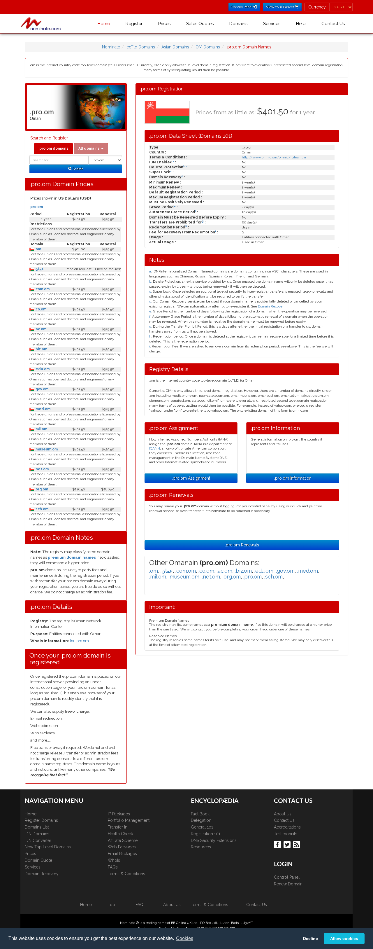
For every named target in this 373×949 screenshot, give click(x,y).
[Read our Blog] (297, 844)
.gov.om (41, 389)
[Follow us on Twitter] (288, 844)
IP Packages (119, 814)
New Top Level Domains (48, 847)
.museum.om (46, 449)
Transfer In (117, 827)
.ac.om (40, 329)
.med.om (42, 409)
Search (77, 169)
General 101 (202, 827)
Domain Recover (271, 306)
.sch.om (41, 509)
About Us (282, 814)
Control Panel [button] (242, 7)
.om (37, 249)
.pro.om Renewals (242, 545)
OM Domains (208, 47)
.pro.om (36, 207)
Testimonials (285, 833)
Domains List (37, 827)
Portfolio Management (128, 820)
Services (271, 23)
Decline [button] (310, 938)
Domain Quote (38, 860)
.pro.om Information (293, 478)
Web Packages (122, 847)
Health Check (120, 833)
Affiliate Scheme (123, 840)
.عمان (38, 269)
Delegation (201, 820)
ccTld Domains (140, 47)
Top (111, 904)
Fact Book (200, 814)
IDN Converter (38, 840)
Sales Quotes (200, 23)
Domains (238, 23)
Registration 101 (205, 833)
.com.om (42, 289)
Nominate (111, 47)
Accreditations (287, 827)
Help (301, 23)
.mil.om (40, 429)
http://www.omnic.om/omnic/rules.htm (274, 157)
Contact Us (333, 23)
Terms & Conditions (126, 873)
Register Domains (41, 820)
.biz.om (40, 349)
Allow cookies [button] (344, 938)
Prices (164, 23)
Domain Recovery (42, 873)
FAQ (139, 904)
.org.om (41, 489)
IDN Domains (37, 833)
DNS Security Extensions (214, 840)
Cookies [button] (184, 938)
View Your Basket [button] (280, 7)
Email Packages (122, 853)
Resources (201, 847)
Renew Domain (288, 884)
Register (134, 23)
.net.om (41, 469)
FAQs (113, 867)
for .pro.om (79, 641)
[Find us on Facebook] (278, 844)
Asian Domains (175, 47)
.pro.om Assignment (191, 478)
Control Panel (287, 877)
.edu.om (42, 369)
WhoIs (114, 860)
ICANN (154, 448)
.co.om (40, 309)
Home (104, 23)
